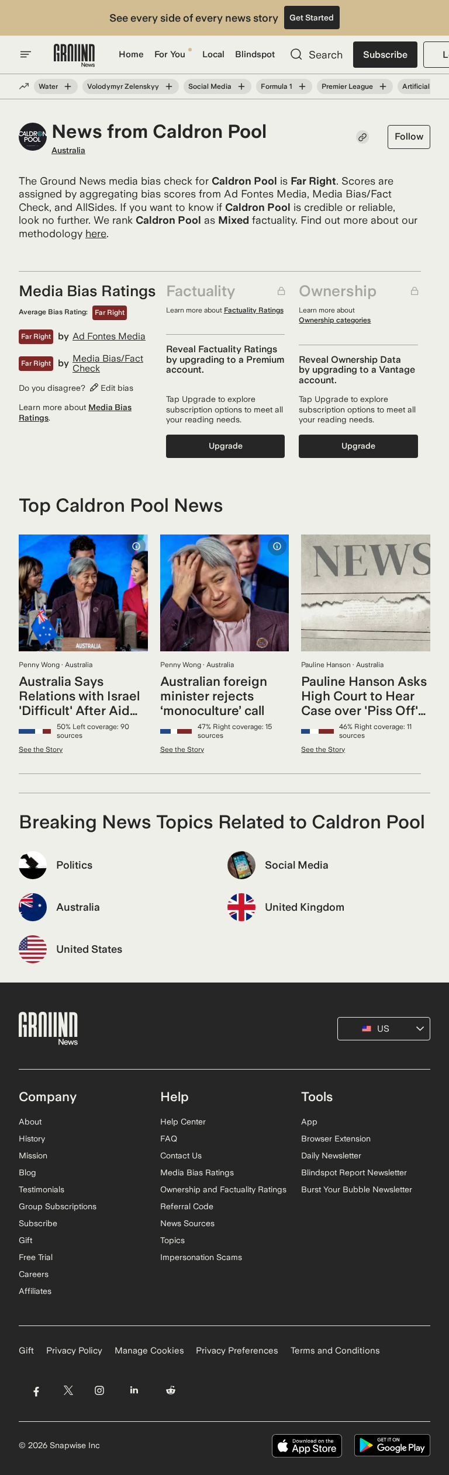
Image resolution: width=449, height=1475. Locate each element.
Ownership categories (335, 320)
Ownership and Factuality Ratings (223, 1189)
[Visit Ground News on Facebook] (36, 1390)
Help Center (183, 1121)
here (95, 233)
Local (213, 54)
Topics (172, 1240)
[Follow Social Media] (241, 86)
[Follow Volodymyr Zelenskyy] (169, 86)
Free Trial (36, 1257)
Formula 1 (276, 86)
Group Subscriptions (57, 1206)
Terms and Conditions (335, 1350)
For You (169, 54)
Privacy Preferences (237, 1350)
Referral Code (186, 1206)
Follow (409, 136)
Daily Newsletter (331, 1155)
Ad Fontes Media (109, 336)
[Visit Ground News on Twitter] (68, 1390)
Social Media (210, 86)
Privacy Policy (74, 1350)
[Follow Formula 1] (302, 86)
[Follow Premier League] (383, 86)
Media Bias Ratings (197, 1172)
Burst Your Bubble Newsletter (356, 1189)
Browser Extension (336, 1138)
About (30, 1121)
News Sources (187, 1223)
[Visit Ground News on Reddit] (171, 1390)
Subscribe (385, 54)
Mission (33, 1155)
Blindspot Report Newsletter (354, 1172)
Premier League (347, 86)
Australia (68, 150)
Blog (27, 1172)
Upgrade (226, 445)
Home (131, 54)
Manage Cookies (149, 1350)
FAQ (168, 1138)
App (309, 1121)
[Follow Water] (68, 86)
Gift (25, 1240)
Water (48, 86)
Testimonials (41, 1189)
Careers (34, 1274)
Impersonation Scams (201, 1257)
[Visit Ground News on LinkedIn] (134, 1390)
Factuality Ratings (254, 310)
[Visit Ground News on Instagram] (99, 1391)
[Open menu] (26, 54)
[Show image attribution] (136, 546)
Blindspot (255, 54)
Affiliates (35, 1291)
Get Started (311, 17)
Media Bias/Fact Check (107, 363)
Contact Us (181, 1155)
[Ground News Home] (74, 56)
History (32, 1138)
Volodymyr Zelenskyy (123, 86)
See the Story (41, 749)
